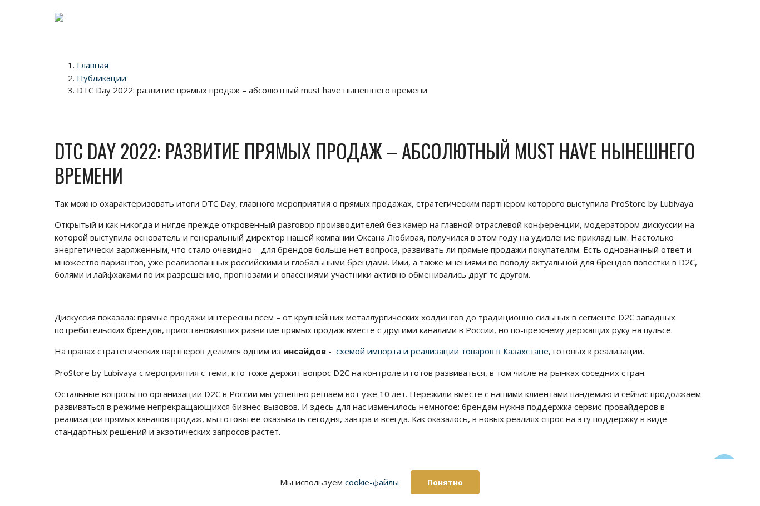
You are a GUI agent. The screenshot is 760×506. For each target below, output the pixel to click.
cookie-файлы (372, 482)
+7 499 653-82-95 (590, 18)
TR (684, 52)
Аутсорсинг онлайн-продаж (241, 24)
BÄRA (486, 17)
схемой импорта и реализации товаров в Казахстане (442, 351)
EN (527, 17)
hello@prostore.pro (603, 30)
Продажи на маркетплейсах (324, 24)
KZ (685, 85)
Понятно (445, 482)
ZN (684, 68)
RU (685, 102)
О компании (431, 24)
